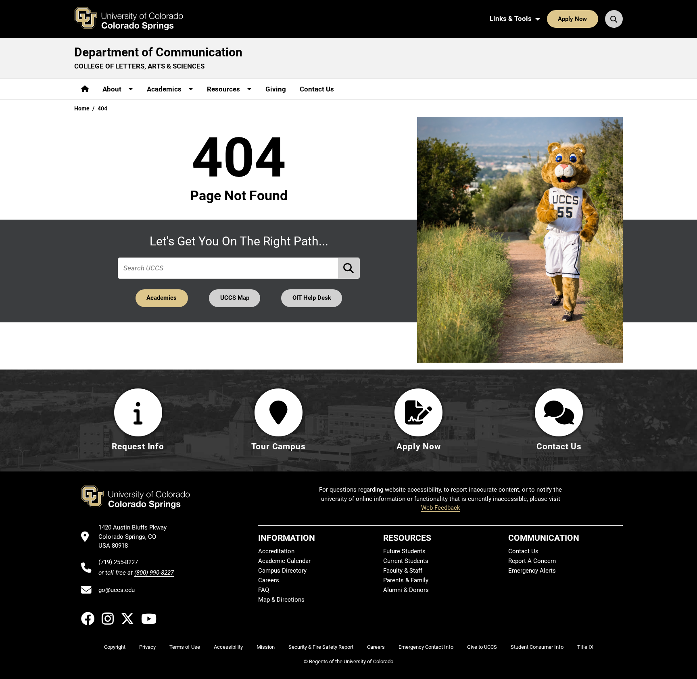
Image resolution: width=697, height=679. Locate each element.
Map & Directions (281, 599)
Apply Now (572, 19)
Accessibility (228, 647)
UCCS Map (234, 297)
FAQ (263, 590)
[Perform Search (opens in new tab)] (349, 268)
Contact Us (317, 89)
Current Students (405, 561)
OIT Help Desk (311, 297)
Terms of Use (184, 647)
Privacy (147, 647)
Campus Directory (282, 570)
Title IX (585, 647)
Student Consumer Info (537, 647)
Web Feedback (440, 507)
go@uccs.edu (116, 590)
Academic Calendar (284, 561)
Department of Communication (158, 52)
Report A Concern (532, 561)
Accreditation (276, 551)
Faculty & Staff (402, 570)
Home (82, 108)
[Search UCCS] (614, 19)
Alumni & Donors (406, 590)
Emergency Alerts (532, 570)
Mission (266, 647)
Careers (268, 580)
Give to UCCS (482, 647)
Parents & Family (405, 580)
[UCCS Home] (134, 19)
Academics (161, 297)
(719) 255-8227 (118, 562)
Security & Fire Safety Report (320, 647)
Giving (275, 89)
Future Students (404, 551)
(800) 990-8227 (154, 572)
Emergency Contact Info (426, 647)
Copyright (114, 647)
